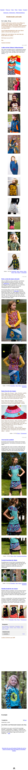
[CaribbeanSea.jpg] (14, 611)
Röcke (25, 271)
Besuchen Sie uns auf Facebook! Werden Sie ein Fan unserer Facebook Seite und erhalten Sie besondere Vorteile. (14, 749)
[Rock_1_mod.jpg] (14, 223)
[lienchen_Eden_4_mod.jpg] (14, 516)
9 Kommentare (24, 619)
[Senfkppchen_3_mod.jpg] (14, 364)
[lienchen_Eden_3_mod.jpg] (14, 474)
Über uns (8, 9)
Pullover (21, 271)
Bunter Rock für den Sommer (8, 391)
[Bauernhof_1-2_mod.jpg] (14, 102)
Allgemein (6, 626)
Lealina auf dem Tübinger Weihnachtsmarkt (12, 47)
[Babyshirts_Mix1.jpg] (14, 65)
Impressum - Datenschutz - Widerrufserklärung (14, 12)
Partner (20, 9)
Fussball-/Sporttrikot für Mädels (9, 560)
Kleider (11, 627)
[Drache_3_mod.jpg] (14, 261)
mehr (9, 733)
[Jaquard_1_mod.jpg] (14, 144)
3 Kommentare (24, 433)
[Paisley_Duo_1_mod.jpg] (14, 83)
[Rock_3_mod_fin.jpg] (14, 206)
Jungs (16, 272)
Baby (22, 627)
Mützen (18, 627)
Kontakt (25, 9)
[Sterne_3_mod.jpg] (14, 165)
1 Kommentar (24, 272)
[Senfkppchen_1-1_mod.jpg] (14, 320)
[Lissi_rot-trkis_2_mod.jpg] (14, 412)
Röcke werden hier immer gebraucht (10, 279)
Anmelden (5, 633)
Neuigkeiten (13, 271)
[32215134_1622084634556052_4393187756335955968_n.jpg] (14, 241)
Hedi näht (16, 291)
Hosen (12, 272)
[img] (14, 3)
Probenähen (12, 385)
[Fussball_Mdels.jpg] (14, 575)
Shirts (18, 271)
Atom (23, 633)
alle (3, 626)
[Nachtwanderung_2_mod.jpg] (14, 123)
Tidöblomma (6, 283)
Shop (12, 9)
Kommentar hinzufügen (24, 386)
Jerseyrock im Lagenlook (7, 439)
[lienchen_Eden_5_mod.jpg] (14, 546)
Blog (16, 9)
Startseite (2, 9)
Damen (18, 272)
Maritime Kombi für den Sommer (9, 588)
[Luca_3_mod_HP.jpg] (14, 186)
